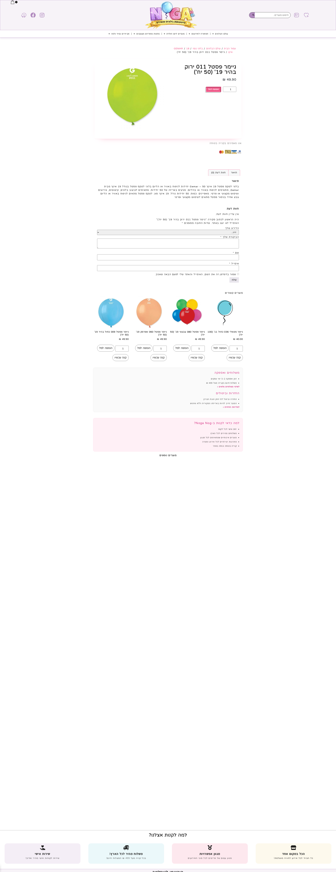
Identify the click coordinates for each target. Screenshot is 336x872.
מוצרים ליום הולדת (175, 33)
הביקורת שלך (229, 237)
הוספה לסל (213, 89)
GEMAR (178, 48)
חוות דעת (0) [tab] (218, 172)
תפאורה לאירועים (199, 33)
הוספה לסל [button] (220, 348)
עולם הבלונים (221, 33)
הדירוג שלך (232, 228)
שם (236, 253)
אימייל (234, 263)
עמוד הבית (230, 48)
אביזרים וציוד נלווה (120, 33)
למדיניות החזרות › (231, 407)
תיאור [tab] (234, 172)
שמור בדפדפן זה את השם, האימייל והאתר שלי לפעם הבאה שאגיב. (195, 274)
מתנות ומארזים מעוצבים (148, 33)
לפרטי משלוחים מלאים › (228, 386)
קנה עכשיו (235, 357)
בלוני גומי (198, 48)
